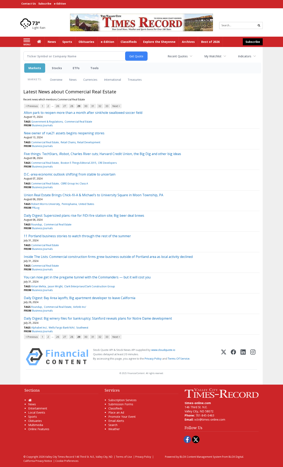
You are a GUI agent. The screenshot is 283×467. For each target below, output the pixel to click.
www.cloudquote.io (163, 350)
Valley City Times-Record (59, 456)
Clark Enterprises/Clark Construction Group (89, 286)
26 (57, 106)
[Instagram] (253, 357)
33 (106, 106)
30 (85, 106)
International (112, 80)
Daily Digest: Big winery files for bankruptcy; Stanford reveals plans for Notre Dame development (98, 318)
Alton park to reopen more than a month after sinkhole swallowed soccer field (83, 112)
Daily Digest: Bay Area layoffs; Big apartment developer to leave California (79, 298)
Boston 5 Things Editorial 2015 (78, 163)
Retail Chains (68, 142)
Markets (34, 68)
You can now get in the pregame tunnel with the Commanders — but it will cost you (87, 277)
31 (92, 106)
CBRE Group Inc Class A (74, 183)
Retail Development (88, 142)
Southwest (82, 327)
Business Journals (42, 125)
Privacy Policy (153, 358)
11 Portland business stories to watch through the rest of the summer (77, 236)
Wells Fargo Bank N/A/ (62, 327)
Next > (116, 106)
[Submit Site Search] (258, 25)
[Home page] (141, 22)
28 (71, 106)
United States (86, 204)
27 (64, 106)
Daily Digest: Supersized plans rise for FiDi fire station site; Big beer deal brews (84, 215)
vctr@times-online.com (209, 419)
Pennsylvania (69, 204)
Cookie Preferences (67, 460)
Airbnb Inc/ (79, 307)
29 (78, 106)
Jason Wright (55, 286)
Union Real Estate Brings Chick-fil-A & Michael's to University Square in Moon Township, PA (93, 195)
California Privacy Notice (37, 460)
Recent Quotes (178, 56)
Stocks (57, 68)
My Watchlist (212, 56)
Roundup (36, 224)
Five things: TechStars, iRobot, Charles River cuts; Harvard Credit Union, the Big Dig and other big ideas (102, 154)
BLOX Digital (236, 456)
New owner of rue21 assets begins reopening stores (64, 133)
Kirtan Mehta (38, 286)
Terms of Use (124, 456)
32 (99, 106)
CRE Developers (107, 163)
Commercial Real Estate (78, 121)
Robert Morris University (45, 204)
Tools (94, 68)
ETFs (76, 68)
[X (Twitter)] (223, 357)
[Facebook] (233, 357)
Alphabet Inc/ (39, 327)
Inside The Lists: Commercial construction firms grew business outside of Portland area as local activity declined (108, 256)
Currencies (90, 80)
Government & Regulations (47, 121)
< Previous (31, 106)
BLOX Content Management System (200, 456)
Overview (56, 80)
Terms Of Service (179, 358)
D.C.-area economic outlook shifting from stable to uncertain (69, 174)
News (73, 80)
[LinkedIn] (243, 357)
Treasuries (135, 80)
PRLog (35, 207)
